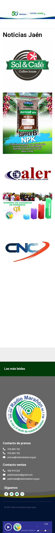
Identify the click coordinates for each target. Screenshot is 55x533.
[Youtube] (17, 494)
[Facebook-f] (6, 494)
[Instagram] (22, 494)
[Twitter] (12, 494)
